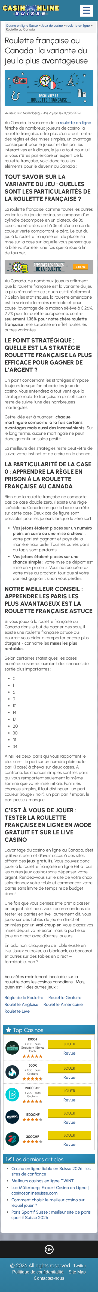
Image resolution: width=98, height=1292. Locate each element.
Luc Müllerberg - (30, 113)
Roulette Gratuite (64, 997)
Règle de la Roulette (24, 997)
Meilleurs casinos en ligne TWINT (42, 1180)
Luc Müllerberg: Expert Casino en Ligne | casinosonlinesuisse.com (50, 1190)
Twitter (79, 1265)
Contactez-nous (49, 1278)
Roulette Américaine (63, 1004)
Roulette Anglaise (21, 1004)
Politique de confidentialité (37, 1272)
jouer (69, 1044)
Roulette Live (17, 1011)
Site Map (77, 1272)
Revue (69, 1053)
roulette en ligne (75, 122)
